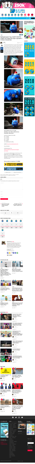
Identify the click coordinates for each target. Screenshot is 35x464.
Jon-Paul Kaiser (12, 436)
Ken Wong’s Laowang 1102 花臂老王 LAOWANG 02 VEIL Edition (5, 390)
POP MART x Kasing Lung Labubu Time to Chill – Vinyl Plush (17, 376)
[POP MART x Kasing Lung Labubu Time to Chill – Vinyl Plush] (17, 371)
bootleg (11, 424)
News (1, 301)
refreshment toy (4, 175)
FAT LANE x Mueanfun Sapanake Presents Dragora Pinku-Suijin (17, 324)
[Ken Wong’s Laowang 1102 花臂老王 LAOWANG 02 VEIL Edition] (5, 386)
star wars (14, 449)
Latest (22, 16)
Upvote (5, 213)
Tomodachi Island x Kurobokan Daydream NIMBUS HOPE (5, 289)
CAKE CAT (10, 174)
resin (13, 445)
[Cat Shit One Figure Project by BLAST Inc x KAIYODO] (5, 402)
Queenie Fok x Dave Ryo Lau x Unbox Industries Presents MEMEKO (17, 316)
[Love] (2, 281)
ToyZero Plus (11, 453)
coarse (14, 424)
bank (7, 174)
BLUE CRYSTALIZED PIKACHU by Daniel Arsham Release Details (17, 270)
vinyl (10, 455)
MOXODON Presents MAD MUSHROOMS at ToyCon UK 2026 (17, 357)
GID (13, 432)
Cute (12, 16)
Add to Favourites (18, 172)
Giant (18, 174)
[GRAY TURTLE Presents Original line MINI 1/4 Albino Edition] (6, 344)
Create (33, 18)
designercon (14, 427)
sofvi (10, 449)
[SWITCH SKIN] (26, 18)
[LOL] (15, 281)
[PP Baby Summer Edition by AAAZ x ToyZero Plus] (5, 298)
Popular (25, 16)
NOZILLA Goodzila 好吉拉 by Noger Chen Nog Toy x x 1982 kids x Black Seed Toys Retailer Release (17, 407)
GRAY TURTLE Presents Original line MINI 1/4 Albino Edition (18, 342)
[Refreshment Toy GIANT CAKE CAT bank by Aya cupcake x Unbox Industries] (17, 298)
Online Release (12, 442)
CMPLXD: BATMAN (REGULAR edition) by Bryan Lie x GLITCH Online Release (17, 391)
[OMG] (15, 262)
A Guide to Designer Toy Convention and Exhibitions (5, 375)
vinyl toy (14, 455)
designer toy (11, 428)
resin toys (11, 446)
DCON (11, 427)
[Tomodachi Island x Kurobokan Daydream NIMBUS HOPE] (5, 283)
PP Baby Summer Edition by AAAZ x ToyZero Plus (4, 303)
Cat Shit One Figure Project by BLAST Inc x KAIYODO (5, 406)
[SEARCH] (28, 18)
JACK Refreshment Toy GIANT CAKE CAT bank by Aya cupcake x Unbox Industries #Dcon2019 (17, 289)
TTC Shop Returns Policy (3, 444)
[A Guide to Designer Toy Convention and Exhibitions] (5, 371)
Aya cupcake (3, 174)
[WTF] (22, 35)
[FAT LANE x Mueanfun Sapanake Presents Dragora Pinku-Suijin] (6, 326)
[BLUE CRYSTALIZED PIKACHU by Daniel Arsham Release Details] (17, 264)
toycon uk (14, 450)
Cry (18, 16)
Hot (28, 16)
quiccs (11, 445)
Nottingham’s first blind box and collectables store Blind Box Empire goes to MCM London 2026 (17, 333)
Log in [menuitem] (2, 0)
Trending (32, 16)
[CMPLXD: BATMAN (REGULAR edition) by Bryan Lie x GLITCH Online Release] (17, 386)
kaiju (10, 437)
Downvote (18, 213)
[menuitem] (0, 0)
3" (10, 423)
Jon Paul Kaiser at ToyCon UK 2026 (16, 349)
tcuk (10, 450)
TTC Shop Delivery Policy (3, 443)
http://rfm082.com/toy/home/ (10, 149)
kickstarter (14, 437)
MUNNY (15, 441)
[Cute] (20, 35)
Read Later (8, 172)
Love (2, 16)
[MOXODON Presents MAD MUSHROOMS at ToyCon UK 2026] (6, 359)
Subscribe (30, 450)
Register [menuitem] (5, 0)
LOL (5, 16)
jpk (15, 436)
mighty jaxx (11, 441)
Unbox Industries (11, 175)
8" (12, 423)
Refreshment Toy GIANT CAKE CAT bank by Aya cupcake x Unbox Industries (17, 304)
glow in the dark (12, 433)
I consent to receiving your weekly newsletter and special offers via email (30, 447)
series (14, 446)
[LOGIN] (29, 18)
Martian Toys (11, 440)
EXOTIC (14, 174)
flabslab (11, 432)
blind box (15, 423)
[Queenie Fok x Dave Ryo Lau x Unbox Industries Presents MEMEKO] (6, 317)
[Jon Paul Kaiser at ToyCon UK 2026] (6, 352)
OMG (9, 16)
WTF (15, 16)
